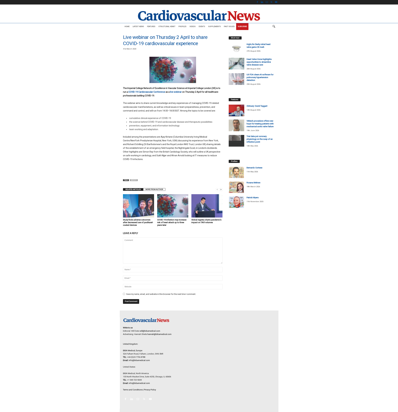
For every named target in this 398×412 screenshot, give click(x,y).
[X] (271, 2)
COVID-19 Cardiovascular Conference (146, 92)
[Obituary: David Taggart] (236, 110)
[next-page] (220, 189)
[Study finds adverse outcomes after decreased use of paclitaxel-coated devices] (138, 206)
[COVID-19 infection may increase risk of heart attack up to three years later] (172, 206)
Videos (193, 26)
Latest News (138, 26)
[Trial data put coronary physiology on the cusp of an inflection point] (236, 141)
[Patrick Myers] (236, 202)
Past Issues (229, 26)
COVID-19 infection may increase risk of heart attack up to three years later (171, 222)
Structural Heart (166, 26)
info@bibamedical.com (139, 360)
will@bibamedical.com (150, 331)
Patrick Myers (253, 197)
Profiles (182, 26)
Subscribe (242, 26)
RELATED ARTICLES (133, 189)
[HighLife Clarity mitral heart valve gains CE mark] (236, 49)
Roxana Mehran (253, 182)
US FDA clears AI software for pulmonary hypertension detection (260, 77)
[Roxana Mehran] (236, 187)
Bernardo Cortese (254, 168)
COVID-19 (134, 180)
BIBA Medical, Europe (132, 350)
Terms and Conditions (133, 390)
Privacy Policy (150, 390)
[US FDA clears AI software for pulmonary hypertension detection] (236, 79)
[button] (273, 26)
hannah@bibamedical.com (159, 334)
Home (127, 26)
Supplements (214, 26)
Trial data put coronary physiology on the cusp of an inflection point (260, 139)
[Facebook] (257, 2)
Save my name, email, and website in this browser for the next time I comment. (161, 294)
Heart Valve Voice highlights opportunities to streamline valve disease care (259, 62)
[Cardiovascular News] (199, 15)
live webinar (176, 92)
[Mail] (267, 2)
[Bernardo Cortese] (236, 172)
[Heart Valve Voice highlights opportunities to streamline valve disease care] (236, 63)
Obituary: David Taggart (257, 106)
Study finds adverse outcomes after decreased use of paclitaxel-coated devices (138, 222)
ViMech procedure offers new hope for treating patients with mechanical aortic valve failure (260, 124)
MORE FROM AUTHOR (154, 189)
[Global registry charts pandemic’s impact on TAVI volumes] (206, 206)
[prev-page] (217, 189)
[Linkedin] (262, 2)
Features (151, 26)
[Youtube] (276, 2)
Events (202, 26)
